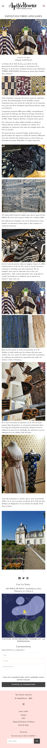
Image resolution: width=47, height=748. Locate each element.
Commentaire (9, 666)
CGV (23, 718)
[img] (23, 704)
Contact (23, 715)
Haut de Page (23, 725)
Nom (5, 655)
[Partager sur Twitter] (23, 578)
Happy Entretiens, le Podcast (23, 722)
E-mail (6, 660)
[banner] (23, 6)
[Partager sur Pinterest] (27, 578)
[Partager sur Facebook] (20, 578)
